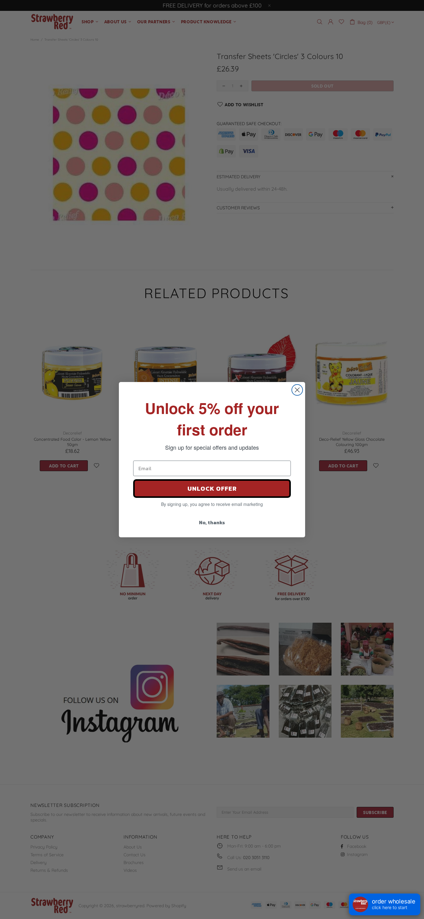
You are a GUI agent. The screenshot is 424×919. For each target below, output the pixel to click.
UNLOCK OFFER (212, 488)
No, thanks (212, 522)
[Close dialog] (297, 389)
